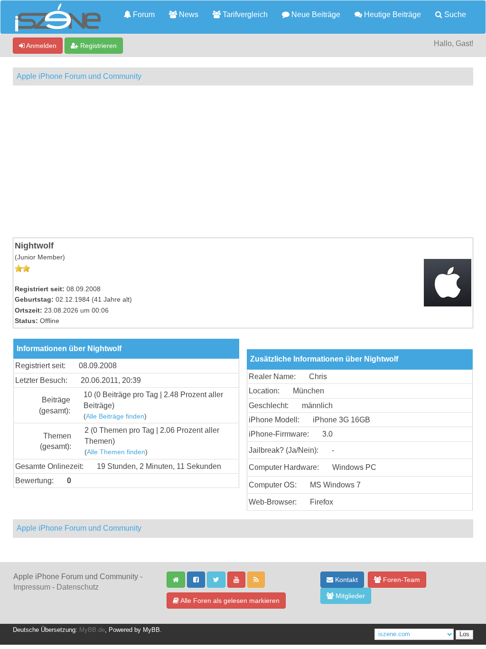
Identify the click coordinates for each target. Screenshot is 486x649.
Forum (143, 14)
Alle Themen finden (116, 452)
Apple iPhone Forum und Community (79, 76)
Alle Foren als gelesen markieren (229, 600)
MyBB (151, 630)
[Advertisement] (243, 161)
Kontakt (345, 579)
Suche (454, 14)
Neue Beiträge (315, 14)
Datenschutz (77, 587)
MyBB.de (92, 630)
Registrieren (97, 45)
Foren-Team (400, 579)
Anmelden (40, 45)
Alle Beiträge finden (115, 416)
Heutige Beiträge (391, 14)
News (187, 14)
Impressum (31, 587)
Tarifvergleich (244, 14)
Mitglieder (349, 596)
